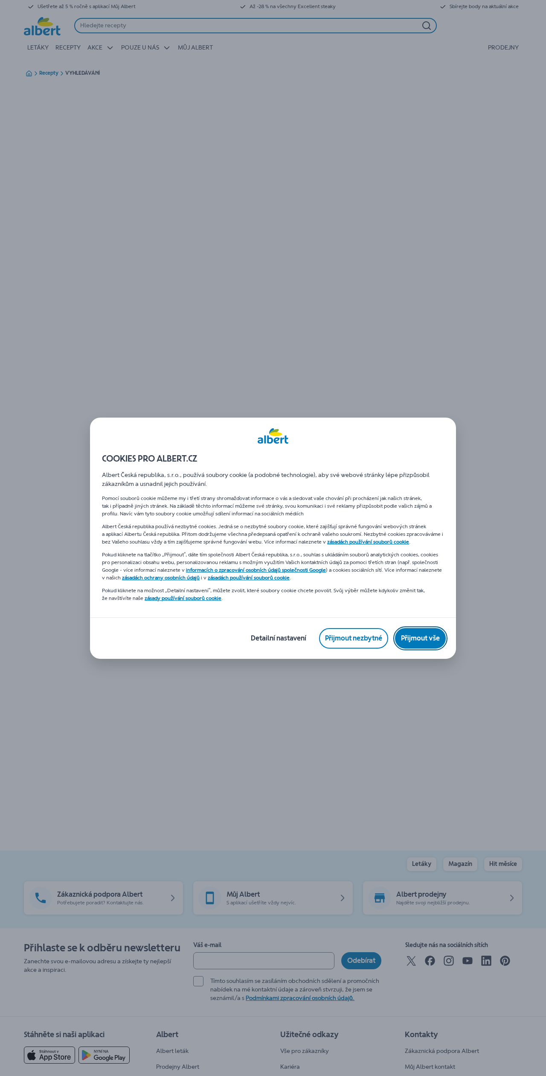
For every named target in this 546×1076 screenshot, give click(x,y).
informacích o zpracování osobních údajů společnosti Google (256, 570)
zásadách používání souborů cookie (368, 542)
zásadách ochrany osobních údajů (161, 578)
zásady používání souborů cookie (183, 598)
